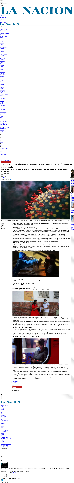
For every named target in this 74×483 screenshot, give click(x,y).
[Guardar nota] (1, 223)
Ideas (1, 117)
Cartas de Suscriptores (5, 74)
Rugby (1, 80)
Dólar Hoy (2, 43)
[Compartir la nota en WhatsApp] (3, 225)
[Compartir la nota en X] (3, 228)
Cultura (1, 62)
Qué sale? (2, 101)
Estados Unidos (3, 54)
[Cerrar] (19, 24)
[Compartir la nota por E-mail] (4, 228)
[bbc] (6, 162)
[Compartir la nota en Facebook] (1, 228)
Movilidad (2, 48)
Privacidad (20, 472)
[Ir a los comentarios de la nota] (3, 223)
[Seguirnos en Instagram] (1, 457)
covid (15, 384)
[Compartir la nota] (1, 225)
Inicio (2, 15)
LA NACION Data (3, 36)
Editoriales (2, 72)
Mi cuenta (3, 22)
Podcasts (2, 95)
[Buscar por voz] (72, 27)
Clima (1, 34)
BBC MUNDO (15, 381)
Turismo (2, 88)
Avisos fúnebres (3, 110)
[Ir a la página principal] (37, 14)
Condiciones (15, 472)
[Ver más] (13, 385)
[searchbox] (36, 27)
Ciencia (1, 66)
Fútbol (1, 79)
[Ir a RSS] (1, 460)
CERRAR (1, 0)
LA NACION (3, 160)
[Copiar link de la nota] (1, 227)
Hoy (15, 382)
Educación (2, 61)
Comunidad (2, 63)
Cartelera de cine (3, 102)
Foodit (2, 19)
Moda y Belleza (3, 97)
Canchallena (2, 83)
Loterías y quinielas (4, 94)
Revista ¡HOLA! (3, 123)
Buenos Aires (3, 58)
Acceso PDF (2, 108)
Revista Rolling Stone (4, 127)
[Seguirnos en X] (1, 453)
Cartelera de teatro (4, 103)
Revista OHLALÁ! (3, 121)
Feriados (2, 92)
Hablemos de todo (4, 68)
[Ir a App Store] (4, 467)
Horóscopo (2, 91)
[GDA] (4, 477)
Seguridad (2, 59)
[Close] (1, 394)
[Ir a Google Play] (4, 464)
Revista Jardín (3, 128)
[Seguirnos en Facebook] (1, 450)
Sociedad (8, 160)
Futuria (1, 41)
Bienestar (2, 65)
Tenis (1, 81)
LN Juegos (2, 87)
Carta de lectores (3, 113)
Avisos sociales (3, 112)
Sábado (1, 116)
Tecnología (2, 90)
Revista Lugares (3, 124)
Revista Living (3, 126)
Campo (1, 44)
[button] (37, 89)
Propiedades (3, 46)
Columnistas (2, 73)
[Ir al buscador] (2, 5)
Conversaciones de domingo (6, 114)
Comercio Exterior (4, 47)
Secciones (3, 17)
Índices (1, 50)
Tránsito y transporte (4, 33)
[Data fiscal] (2, 481)
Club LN (3, 20)
